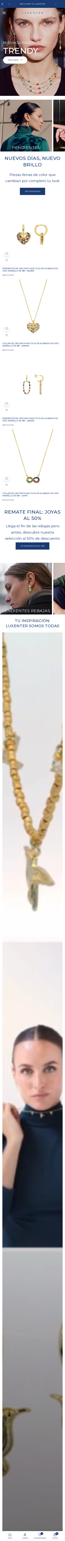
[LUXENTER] (32, 12)
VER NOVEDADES (32, 191)
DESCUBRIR (13, 60)
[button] (9, 4)
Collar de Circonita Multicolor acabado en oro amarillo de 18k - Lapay (30, 494)
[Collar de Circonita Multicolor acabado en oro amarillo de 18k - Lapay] (32, 459)
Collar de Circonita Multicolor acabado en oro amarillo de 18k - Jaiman (30, 344)
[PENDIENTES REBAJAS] (26, 589)
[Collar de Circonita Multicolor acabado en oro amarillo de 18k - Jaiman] (32, 309)
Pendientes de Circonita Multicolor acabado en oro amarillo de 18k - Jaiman (30, 419)
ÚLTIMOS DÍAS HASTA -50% (32, 546)
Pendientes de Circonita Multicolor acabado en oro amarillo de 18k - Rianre (30, 269)
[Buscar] (50, 12)
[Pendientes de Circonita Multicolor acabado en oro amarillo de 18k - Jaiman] (32, 384)
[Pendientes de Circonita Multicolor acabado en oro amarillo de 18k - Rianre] (32, 234)
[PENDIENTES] (26, 125)
